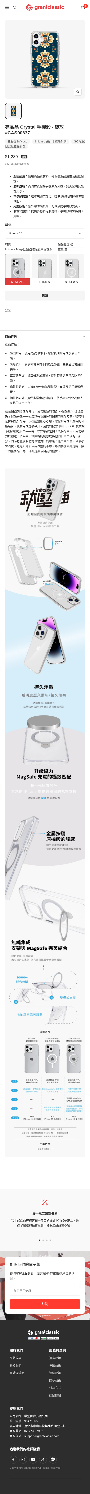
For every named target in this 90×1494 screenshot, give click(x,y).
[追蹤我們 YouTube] (33, 1459)
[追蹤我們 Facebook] (13, 1459)
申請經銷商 (17, 1373)
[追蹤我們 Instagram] (23, 1459)
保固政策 (55, 1365)
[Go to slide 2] (43, 1240)
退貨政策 (55, 1358)
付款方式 (55, 1387)
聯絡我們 (15, 1365)
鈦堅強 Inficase (17, 141)
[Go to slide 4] (50, 1240)
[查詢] (15, 7)
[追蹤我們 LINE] (53, 1459)
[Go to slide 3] (47, 1240)
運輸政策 (55, 1373)
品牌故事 (15, 1358)
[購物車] (83, 7)
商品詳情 (11, 336)
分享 (8, 310)
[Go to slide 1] (39, 1240)
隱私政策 (55, 1380)
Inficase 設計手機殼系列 (51, 141)
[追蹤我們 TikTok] (43, 1459)
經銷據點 (55, 1395)
